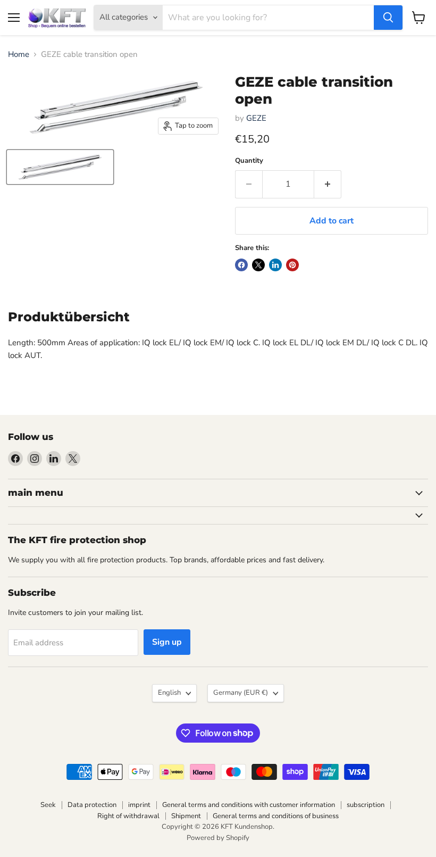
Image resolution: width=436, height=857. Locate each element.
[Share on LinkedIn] (275, 265)
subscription (365, 805)
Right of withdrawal (128, 816)
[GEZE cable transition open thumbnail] (60, 167)
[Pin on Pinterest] (292, 265)
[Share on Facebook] (241, 265)
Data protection (92, 805)
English (169, 692)
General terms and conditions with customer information (248, 805)
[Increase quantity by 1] (327, 184)
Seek (48, 805)
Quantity (249, 161)
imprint (139, 805)
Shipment (186, 816)
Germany (240, 692)
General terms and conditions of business (276, 816)
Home (18, 54)
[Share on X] (258, 265)
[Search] (388, 17)
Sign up (167, 642)
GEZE (256, 118)
